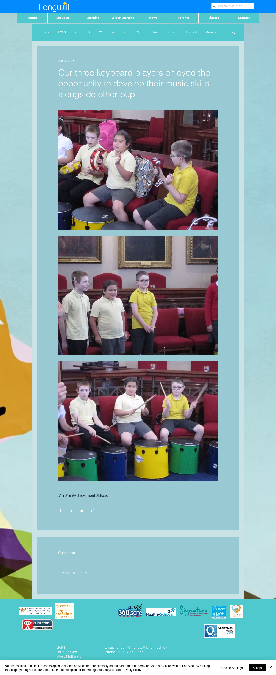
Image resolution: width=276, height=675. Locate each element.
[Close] (270, 668)
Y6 (138, 32)
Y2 (89, 32)
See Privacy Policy (128, 669)
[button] (234, 32)
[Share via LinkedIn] (81, 510)
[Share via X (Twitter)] (71, 510)
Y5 (125, 32)
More (209, 32)
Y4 (113, 32)
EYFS (62, 32)
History (153, 32)
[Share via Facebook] (60, 510)
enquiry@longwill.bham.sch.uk (141, 647)
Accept (257, 667)
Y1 (76, 32)
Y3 (101, 32)
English (191, 32)
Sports (172, 32)
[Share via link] (92, 510)
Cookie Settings (232, 667)
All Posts (43, 32)
